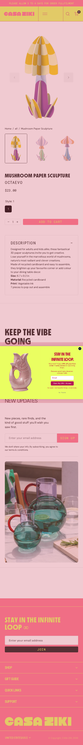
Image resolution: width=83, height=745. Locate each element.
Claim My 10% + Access (62, 383)
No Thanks (62, 392)
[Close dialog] (79, 348)
